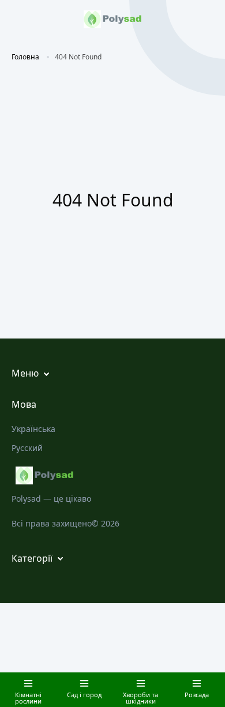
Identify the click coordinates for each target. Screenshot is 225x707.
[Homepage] (112, 475)
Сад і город (84, 694)
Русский (27, 447)
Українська (33, 428)
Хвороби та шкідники (140, 697)
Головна (25, 57)
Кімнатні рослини (28, 697)
